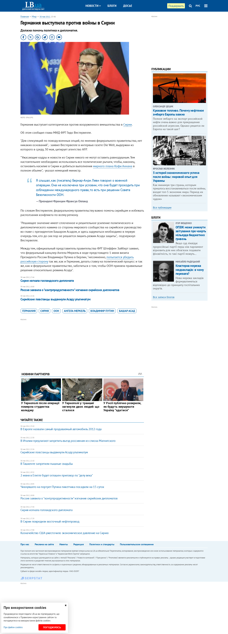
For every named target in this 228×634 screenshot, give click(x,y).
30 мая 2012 (45, 16)
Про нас (24, 544)
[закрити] (65, 605)
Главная (24, 16)
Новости (91, 6)
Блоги (111, 6)
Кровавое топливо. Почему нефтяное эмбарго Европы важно (178, 112)
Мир (34, 16)
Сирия (44, 311)
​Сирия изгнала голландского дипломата (47, 281)
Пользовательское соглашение (137, 544)
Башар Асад (127, 311)
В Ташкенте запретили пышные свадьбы (46, 464)
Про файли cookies (13, 627)
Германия (29, 311)
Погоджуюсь (52, 627)
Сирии (127, 124)
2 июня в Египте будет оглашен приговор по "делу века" (56, 475)
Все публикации (162, 207)
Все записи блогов (163, 297)
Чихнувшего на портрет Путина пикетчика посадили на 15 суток (62, 487)
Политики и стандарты (101, 544)
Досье (127, 6)
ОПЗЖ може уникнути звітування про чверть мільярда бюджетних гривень (191, 233)
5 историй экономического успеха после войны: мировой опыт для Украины (176, 177)
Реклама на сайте (44, 544)
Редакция (78, 544)
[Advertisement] (82, 343)
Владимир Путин (102, 311)
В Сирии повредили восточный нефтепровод (49, 521)
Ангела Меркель (75, 311)
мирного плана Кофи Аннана (112, 166)
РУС (198, 5)
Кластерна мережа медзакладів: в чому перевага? (190, 270)
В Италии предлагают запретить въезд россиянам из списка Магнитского (68, 441)
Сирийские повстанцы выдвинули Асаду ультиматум (55, 299)
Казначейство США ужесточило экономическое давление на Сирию (64, 533)
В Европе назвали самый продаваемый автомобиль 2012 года (61, 429)
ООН (56, 311)
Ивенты (63, 544)
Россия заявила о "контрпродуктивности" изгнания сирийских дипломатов (69, 290)
